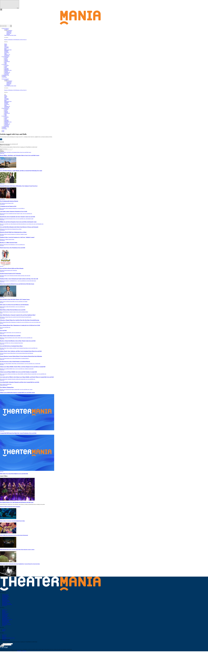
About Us (4, 638)
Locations (6, 29)
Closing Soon (8, 33)
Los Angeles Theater (5, 596)
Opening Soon (8, 31)
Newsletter (4, 76)
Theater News (2, 153)
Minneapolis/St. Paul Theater (7, 604)
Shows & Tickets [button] (5, 28)
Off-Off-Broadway (16, 39)
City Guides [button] (4, 64)
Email (1, 148)
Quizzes (1, 312)
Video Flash (2, 209)
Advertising (4, 636)
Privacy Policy (19, 650)
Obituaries (6, 60)
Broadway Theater (5, 594)
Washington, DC (7, 54)
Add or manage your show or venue (8, 637)
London (3, 630)
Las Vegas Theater (5, 598)
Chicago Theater (5, 595)
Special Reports (7, 61)
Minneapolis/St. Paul (7, 49)
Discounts (8, 34)
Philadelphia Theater (5, 600)
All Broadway (8, 32)
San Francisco (6, 52)
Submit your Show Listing (11, 35)
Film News (1, 266)
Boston (5, 43)
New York (4, 629)
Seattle (5, 53)
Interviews (6, 59)
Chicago (5, 44)
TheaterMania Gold (5, 75)
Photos (5, 62)
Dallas (5, 45)
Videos (5, 63)
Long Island (6, 46)
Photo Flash (2, 364)
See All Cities (6, 55)
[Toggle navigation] (1, 10)
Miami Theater (4, 599)
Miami (5, 48)
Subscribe (2, 151)
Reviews (5, 58)
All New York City (23, 39)
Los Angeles (6, 47)
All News (3, 625)
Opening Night (4, 611)
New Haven (6, 74)
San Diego (6, 51)
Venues (5, 35)
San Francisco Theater (6, 601)
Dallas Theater (4, 616)
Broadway (10, 30)
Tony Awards (4, 77)
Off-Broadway (10, 39)
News (3, 131)
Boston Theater (4, 597)
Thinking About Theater (3, 385)
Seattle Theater (4, 602)
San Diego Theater (5, 621)
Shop (3, 635)
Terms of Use (24, 650)
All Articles (6, 57)
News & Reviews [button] (5, 56)
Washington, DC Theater (6, 603)
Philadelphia (6, 50)
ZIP (0, 150)
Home (3, 130)
